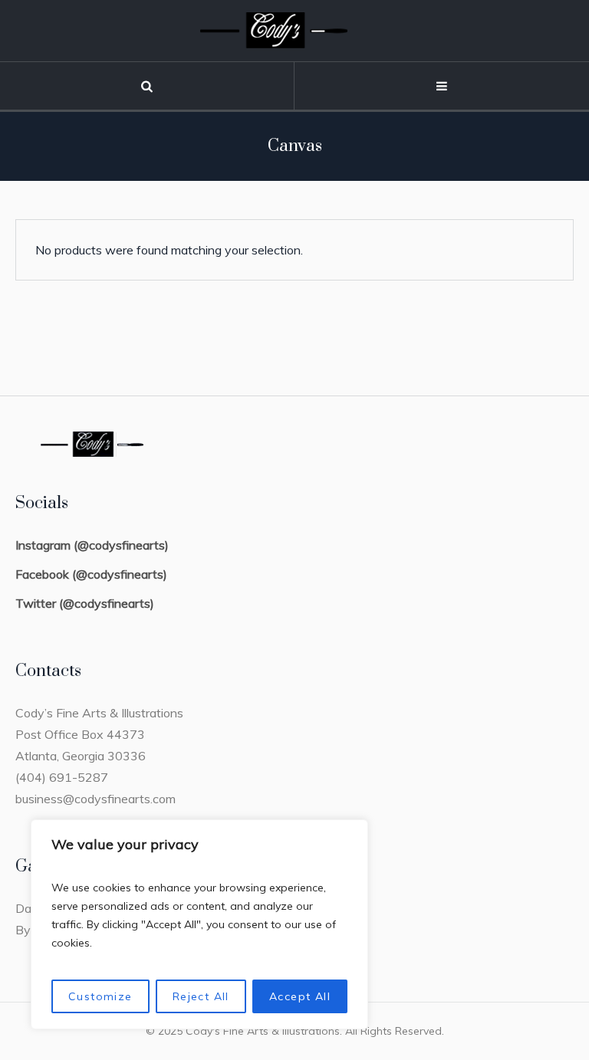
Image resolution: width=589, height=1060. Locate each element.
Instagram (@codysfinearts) (92, 545)
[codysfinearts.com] (294, 30)
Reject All (201, 996)
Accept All (300, 996)
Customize (100, 996)
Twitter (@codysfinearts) (84, 603)
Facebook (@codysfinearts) (91, 574)
